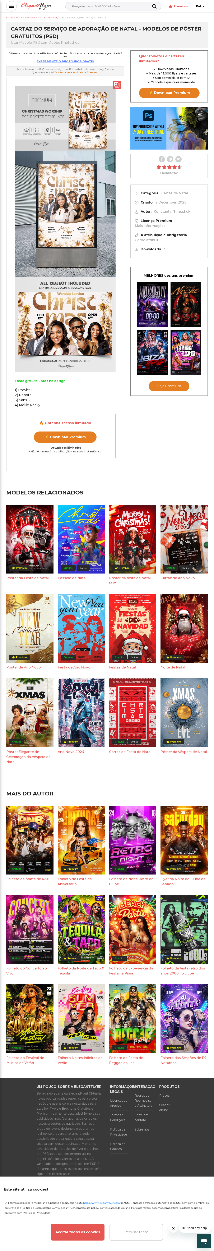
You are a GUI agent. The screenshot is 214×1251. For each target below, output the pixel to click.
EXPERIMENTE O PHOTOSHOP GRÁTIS (65, 61)
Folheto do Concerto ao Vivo (26, 970)
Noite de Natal (172, 667)
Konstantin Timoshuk (172, 212)
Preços (164, 1095)
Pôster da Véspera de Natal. (184, 752)
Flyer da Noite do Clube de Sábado (182, 881)
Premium (180, 6)
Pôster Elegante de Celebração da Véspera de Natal (28, 757)
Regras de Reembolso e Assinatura (143, 1101)
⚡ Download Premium (65, 437)
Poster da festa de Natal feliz (130, 580)
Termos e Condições (117, 1117)
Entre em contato (142, 1117)
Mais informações (150, 226)
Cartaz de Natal (174, 193)
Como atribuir (146, 240)
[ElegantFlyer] (36, 6)
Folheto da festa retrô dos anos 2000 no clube (182, 970)
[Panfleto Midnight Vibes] (152, 304)
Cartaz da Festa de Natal (130, 752)
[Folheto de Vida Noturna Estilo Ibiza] (152, 352)
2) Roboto (23, 395)
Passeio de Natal (72, 578)
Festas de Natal (122, 667)
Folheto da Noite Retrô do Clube (131, 881)
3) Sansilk (23, 400)
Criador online (164, 1107)
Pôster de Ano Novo (23, 667)
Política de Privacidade (118, 1132)
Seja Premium (169, 386)
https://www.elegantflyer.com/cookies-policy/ (71, 1207)
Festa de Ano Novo (74, 667)
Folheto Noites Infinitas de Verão (80, 1060)
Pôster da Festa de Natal (27, 578)
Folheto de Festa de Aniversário (75, 881)
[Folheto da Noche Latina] (186, 304)
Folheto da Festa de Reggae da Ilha (126, 1060)
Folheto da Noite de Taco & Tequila (81, 970)
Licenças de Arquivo (118, 1103)
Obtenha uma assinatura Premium (76, 72)
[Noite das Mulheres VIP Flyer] (186, 352)
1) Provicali (23, 390)
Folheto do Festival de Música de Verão (25, 1060)
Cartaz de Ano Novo (177, 578)
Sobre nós (142, 1129)
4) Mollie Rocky (27, 405)
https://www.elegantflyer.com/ (102, 1202)
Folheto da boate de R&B (27, 879)
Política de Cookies (117, 1146)
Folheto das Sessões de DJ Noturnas (183, 1060)
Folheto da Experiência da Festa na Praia (131, 970)
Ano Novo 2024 (71, 752)
